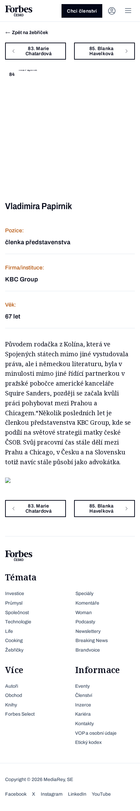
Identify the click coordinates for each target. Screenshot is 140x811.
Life (9, 631)
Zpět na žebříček (30, 32)
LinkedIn (77, 794)
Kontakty (84, 723)
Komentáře (87, 603)
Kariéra (83, 714)
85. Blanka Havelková (101, 51)
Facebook (16, 794)
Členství (83, 695)
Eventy (82, 686)
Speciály (84, 593)
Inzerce (83, 704)
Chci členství (82, 11)
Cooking (14, 640)
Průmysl (13, 603)
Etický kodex (88, 742)
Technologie (18, 621)
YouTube (101, 794)
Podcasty (85, 621)
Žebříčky (14, 650)
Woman (83, 612)
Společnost (17, 612)
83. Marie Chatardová (38, 51)
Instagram (52, 794)
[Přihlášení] (112, 11)
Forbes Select (20, 714)
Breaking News (91, 640)
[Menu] (128, 11)
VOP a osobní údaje (96, 733)
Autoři (11, 686)
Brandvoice (87, 650)
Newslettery (88, 631)
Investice (14, 593)
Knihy (11, 704)
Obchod (13, 695)
